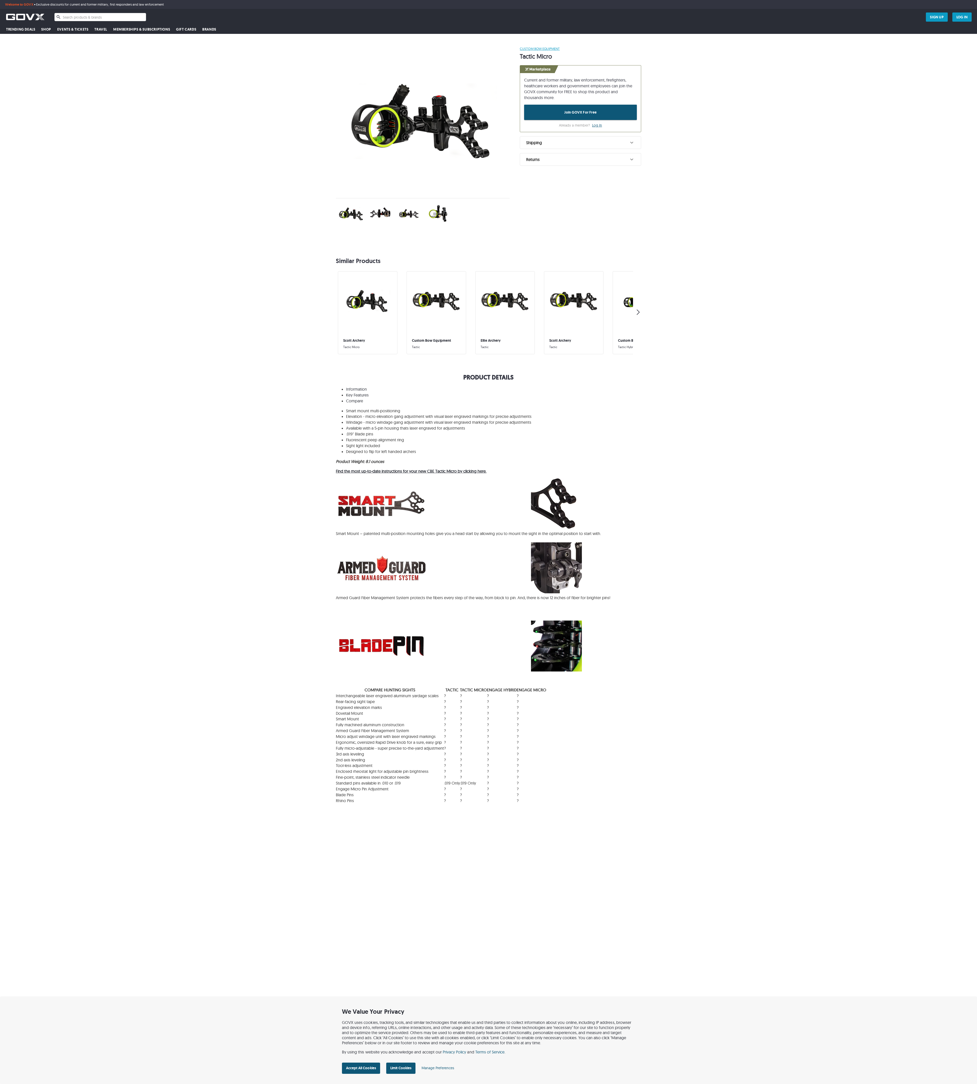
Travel (100, 29)
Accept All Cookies (361, 1068)
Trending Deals (20, 29)
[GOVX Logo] (25, 17)
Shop (46, 29)
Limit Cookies (400, 1068)
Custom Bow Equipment (540, 49)
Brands (209, 29)
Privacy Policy (454, 1051)
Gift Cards (186, 29)
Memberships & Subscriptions (141, 29)
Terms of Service (490, 1051)
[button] (580, 142)
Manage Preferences (438, 1068)
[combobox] (100, 17)
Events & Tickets (73, 29)
